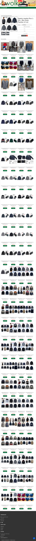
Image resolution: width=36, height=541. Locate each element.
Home (2, 15)
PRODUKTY (2, 526)
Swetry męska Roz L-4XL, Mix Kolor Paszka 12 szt (21, 374)
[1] (7, 34)
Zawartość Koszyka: (23, 2)
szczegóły (5, 76)
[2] (3, 34)
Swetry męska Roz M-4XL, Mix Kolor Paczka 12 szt (21, 148)
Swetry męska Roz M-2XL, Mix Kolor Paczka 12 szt (5, 73)
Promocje (2, 528)
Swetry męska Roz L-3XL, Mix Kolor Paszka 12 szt (5, 374)
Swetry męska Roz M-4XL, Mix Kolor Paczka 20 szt (13, 167)
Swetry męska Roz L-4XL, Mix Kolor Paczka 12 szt (21, 299)
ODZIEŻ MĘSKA (7, 15)
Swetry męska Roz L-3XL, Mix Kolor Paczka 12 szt (5, 55)
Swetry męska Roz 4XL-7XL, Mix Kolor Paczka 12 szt (21, 280)
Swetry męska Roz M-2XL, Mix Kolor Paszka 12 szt (21, 393)
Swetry (11, 15)
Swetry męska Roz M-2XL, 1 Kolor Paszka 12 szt (21, 505)
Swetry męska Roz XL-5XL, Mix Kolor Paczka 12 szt (5, 186)
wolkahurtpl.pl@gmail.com (4, 537)
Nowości (2, 529)
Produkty (4, 15)
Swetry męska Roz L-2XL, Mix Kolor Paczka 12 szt (5, 355)
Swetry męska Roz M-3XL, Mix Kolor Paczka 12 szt (29, 167)
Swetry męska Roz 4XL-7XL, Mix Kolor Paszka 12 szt (29, 374)
